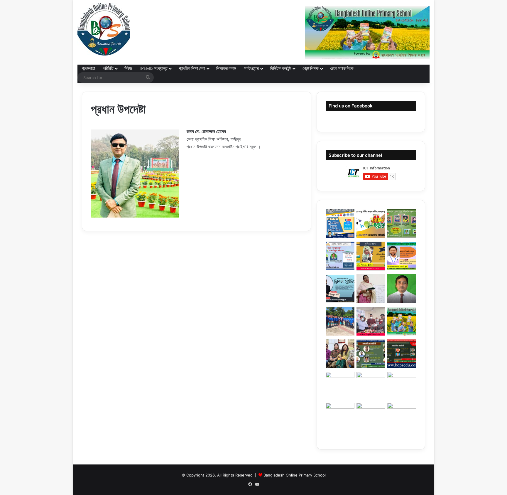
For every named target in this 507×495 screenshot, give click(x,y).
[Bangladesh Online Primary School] (103, 29)
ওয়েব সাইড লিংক (342, 68)
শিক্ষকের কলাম (226, 68)
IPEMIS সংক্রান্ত (153, 68)
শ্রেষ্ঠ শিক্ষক (310, 68)
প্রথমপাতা (88, 68)
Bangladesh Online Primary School (294, 475)
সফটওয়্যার (251, 68)
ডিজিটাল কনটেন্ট (280, 68)
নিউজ (128, 68)
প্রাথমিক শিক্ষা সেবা (192, 68)
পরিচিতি (108, 68)
